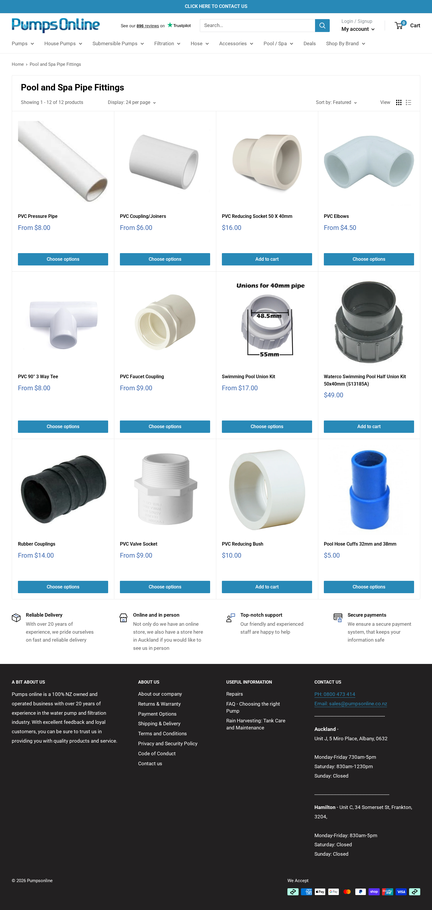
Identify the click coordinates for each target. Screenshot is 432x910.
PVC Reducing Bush (242, 544)
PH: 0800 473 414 (334, 694)
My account (355, 29)
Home (18, 64)
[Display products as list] (408, 102)
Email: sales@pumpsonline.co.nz (350, 704)
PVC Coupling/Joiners (143, 216)
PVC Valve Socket (138, 544)
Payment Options (157, 714)
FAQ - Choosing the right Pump (253, 707)
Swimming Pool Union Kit (248, 376)
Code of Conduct (157, 753)
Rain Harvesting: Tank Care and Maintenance (255, 724)
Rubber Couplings (36, 544)
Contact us (150, 763)
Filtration (164, 43)
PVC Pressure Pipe (38, 216)
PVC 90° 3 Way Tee (38, 376)
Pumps (20, 43)
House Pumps (60, 43)
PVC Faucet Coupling (142, 376)
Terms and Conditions (162, 733)
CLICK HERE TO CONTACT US (216, 6)
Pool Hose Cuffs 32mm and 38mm (360, 544)
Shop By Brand (342, 43)
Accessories (233, 43)
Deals (310, 43)
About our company (160, 694)
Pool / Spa (275, 43)
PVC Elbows (336, 216)
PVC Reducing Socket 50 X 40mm (257, 216)
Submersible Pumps (115, 43)
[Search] (322, 25)
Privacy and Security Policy (167, 743)
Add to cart (267, 259)
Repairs (234, 694)
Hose (196, 43)
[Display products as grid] (398, 102)
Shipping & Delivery (159, 723)
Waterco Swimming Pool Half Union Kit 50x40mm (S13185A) (365, 380)
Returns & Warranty (159, 704)
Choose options (63, 259)
